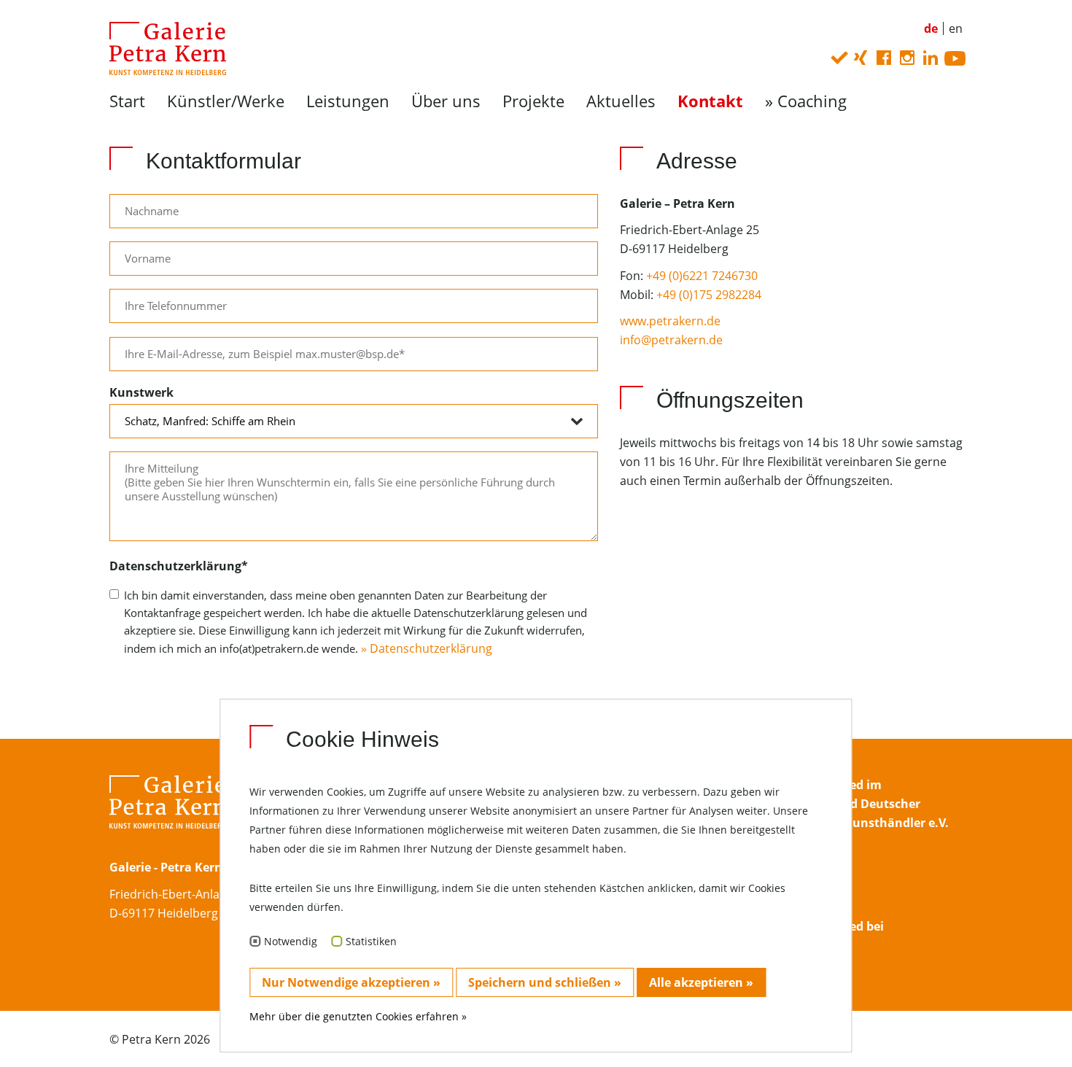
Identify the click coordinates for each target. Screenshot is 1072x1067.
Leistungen (347, 101)
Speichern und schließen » (544, 982)
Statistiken (371, 941)
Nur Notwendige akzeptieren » (351, 982)
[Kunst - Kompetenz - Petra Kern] (162, 47)
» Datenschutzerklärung (425, 648)
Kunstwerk (141, 392)
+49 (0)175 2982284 (708, 295)
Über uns (446, 101)
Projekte (533, 101)
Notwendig (290, 941)
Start (127, 101)
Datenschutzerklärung (178, 566)
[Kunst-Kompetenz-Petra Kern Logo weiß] (167, 815)
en (956, 28)
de (931, 28)
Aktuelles (621, 101)
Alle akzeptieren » (701, 982)
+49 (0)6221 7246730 (702, 276)
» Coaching (806, 101)
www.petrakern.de (670, 321)
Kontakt (710, 101)
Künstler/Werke (225, 101)
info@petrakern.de (671, 340)
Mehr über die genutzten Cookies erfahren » (358, 1016)
